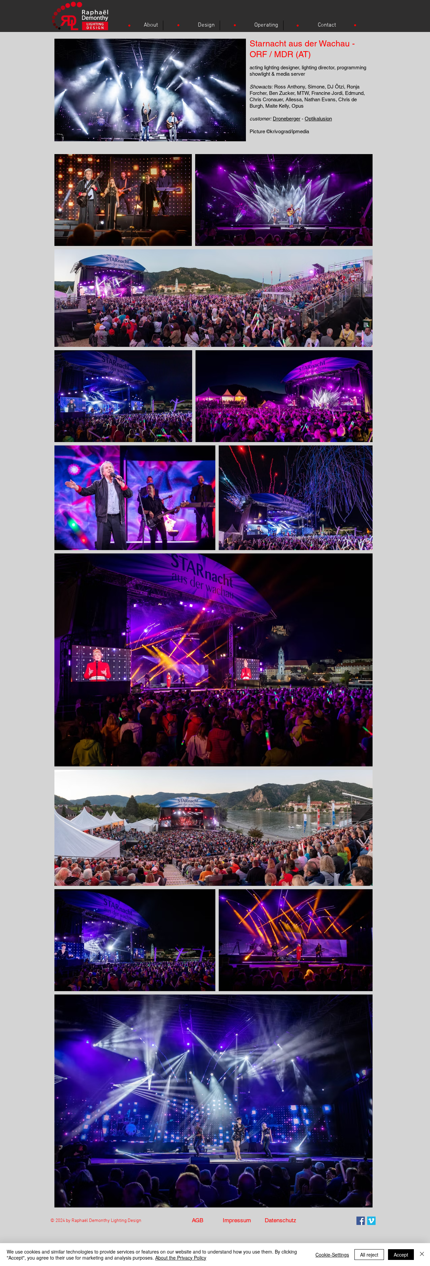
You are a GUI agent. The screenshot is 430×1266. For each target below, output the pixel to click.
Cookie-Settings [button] (332, 1254)
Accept (401, 1254)
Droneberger (286, 118)
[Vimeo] (371, 1221)
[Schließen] (422, 1255)
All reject (369, 1254)
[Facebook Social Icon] (360, 1221)
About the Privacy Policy (180, 1257)
